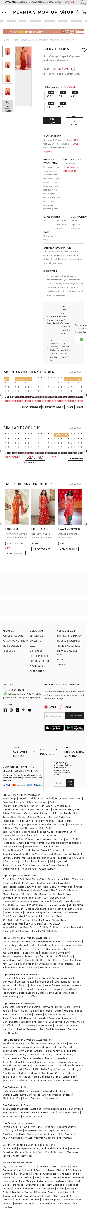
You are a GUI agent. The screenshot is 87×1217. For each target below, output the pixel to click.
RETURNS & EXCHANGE (69, 640)
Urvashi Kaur (29, 868)
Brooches (13, 1032)
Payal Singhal (29, 835)
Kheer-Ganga (41, 890)
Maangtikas (24, 1047)
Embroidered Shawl (49, 1080)
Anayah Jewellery (13, 956)
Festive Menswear (27, 1029)
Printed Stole (70, 1080)
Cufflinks (10, 1025)
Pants (75, 1006)
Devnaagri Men (11, 897)
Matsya (26, 857)
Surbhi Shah (31, 846)
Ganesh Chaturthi (25, 1152)
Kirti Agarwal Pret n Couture (39, 1137)
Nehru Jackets (60, 1108)
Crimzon (54, 967)
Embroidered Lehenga (54, 1090)
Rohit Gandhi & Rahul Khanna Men (46, 919)
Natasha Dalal (27, 798)
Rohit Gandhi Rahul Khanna (18, 839)
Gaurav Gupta (47, 835)
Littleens (51, 1134)
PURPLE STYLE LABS (13, 635)
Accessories (40, 1021)
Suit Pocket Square (50, 1010)
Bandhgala (68, 1018)
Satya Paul (61, 798)
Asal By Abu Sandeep (35, 802)
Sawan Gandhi (11, 857)
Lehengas (8, 977)
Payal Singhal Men (13, 916)
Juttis (36, 1069)
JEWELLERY (37, 2)
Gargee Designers (36, 908)
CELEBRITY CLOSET (39, 656)
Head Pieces (64, 1047)
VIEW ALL (75, 371)
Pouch (6, 1073)
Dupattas (69, 989)
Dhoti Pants (36, 985)
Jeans (70, 1014)
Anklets (38, 1050)
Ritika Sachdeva (28, 967)
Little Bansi (36, 1126)
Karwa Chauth (11, 1155)
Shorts (6, 1014)
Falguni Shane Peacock (16, 805)
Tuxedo (42, 1018)
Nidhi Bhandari (11, 960)
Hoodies (68, 1010)
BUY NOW (52, 120)
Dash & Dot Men (21, 879)
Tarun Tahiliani (11, 835)
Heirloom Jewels (54, 1050)
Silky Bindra (56, 49)
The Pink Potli (26, 945)
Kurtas (58, 1006)
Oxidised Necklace (66, 1065)
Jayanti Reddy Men (72, 927)
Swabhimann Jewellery (55, 948)
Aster (8, 948)
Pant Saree (69, 992)
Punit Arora (32, 916)
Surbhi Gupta (76, 857)
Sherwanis (9, 981)
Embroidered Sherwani (16, 1112)
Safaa (25, 861)
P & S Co (22, 1126)
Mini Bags (24, 1076)
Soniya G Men (34, 923)
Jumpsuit (26, 1021)
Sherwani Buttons (55, 1014)
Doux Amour (47, 956)
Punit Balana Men (32, 897)
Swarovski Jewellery (40, 1054)
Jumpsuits (42, 989)
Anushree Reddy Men (67, 901)
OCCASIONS (36, 666)
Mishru (53, 817)
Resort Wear (74, 985)
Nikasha (59, 839)
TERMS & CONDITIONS (68, 646)
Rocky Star (37, 805)
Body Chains (10, 1050)
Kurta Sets (34, 977)
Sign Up (70, 783)
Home (6, 39)
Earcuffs (49, 1047)
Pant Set (45, 1029)
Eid (44, 1148)
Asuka (79, 886)
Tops (56, 981)
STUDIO (70, 2)
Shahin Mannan (11, 868)
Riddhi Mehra (75, 824)
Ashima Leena (44, 839)
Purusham (74, 890)
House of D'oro (30, 952)
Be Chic (40, 960)
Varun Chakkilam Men (17, 931)
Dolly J (53, 802)
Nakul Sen (64, 817)
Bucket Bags (10, 1076)
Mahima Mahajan (37, 817)
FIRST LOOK (9, 651)
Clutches (61, 1069)
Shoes (8, 1069)
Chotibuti (49, 1126)
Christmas (58, 1152)
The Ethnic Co (59, 890)
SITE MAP (62, 664)
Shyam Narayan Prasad (16, 850)
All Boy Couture (11, 1137)
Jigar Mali (61, 861)
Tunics (75, 981)
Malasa (62, 857)
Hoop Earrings (22, 1065)
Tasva (6, 879)
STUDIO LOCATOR (12, 646)
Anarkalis (21, 977)
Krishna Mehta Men (60, 894)
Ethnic (20, 1025)
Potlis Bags (47, 1069)
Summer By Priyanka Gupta (18, 809)
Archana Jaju (12, 861)
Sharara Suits (10, 1094)
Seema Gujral (46, 831)
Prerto (43, 967)
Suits (67, 1006)
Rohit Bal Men (51, 886)
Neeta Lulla (9, 842)
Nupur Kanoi (9, 820)
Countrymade (55, 879)
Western (31, 1025)
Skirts (20, 989)
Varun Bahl (72, 839)
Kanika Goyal (40, 850)
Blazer (44, 1112)
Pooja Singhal (45, 798)
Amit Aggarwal (26, 842)
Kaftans (65, 981)
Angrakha (54, 1018)
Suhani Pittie (10, 967)
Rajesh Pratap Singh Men (43, 883)
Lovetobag (31, 956)
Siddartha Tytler (65, 831)
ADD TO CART (74, 120)
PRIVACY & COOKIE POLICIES (67, 652)
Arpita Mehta (72, 854)
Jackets (29, 989)
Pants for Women (55, 985)
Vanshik (64, 883)
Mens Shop (9, 1029)
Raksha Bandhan (58, 1148)
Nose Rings (9, 1047)
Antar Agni (75, 798)
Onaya (28, 813)
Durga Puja (44, 1152)
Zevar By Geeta (31, 948)
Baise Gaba (43, 809)
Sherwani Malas (75, 1021)
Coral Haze (53, 960)
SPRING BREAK (52, 923)
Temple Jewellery (33, 1058)
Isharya (26, 941)
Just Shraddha (11, 952)
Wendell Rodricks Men (15, 927)
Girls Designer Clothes (15, 1090)
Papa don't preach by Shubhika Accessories (38, 963)
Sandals (18, 1069)
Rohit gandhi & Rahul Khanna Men (22, 886)
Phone (67, 706)
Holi (14, 1148)
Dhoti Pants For (11, 1098)
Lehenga (35, 1090)
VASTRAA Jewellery (72, 945)
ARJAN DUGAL (76, 905)
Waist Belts (18, 1073)
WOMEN (10, 2)
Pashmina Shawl (26, 1080)
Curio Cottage (11, 941)
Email (52, 706)
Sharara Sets (44, 981)
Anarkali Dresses (51, 1094)
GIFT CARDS (36, 651)
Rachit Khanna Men (14, 905)
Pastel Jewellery (12, 1058)
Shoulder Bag (52, 1076)
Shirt (53, 1112)
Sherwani (47, 1006)
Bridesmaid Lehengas (15, 985)
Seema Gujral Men (13, 923)
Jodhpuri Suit (28, 1018)
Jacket (35, 1112)
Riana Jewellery (59, 952)
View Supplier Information (71, 169)
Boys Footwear (11, 1116)
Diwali (6, 1148)
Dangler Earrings (56, 1061)
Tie (4, 1032)
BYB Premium (64, 1137)
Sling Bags (47, 1073)
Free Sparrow (10, 1134)
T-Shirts (16, 1014)
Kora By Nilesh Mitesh (44, 931)
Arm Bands (25, 1050)
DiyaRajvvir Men (14, 908)
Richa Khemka (39, 861)
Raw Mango (9, 798)
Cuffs (31, 1043)
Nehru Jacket (23, 1006)
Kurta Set (25, 1094)
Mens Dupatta (11, 1021)
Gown (31, 981)
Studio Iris (29, 865)
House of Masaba (53, 854)
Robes (78, 1010)
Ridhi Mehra (59, 809)
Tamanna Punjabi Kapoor (52, 865)
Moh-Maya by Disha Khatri (47, 941)
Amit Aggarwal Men (55, 897)
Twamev (26, 890)
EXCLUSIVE (35, 640)
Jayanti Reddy (62, 813)
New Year (26, 1155)
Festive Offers (29, 996)
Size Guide (70, 87)
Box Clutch (9, 1080)
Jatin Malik (46, 901)
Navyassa (30, 1130)
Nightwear (9, 992)
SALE (32, 646)
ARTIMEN (32, 905)
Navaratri (75, 1148)
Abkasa (43, 905)
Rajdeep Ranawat (29, 824)
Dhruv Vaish (38, 879)
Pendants (71, 1050)
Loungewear (56, 1021)
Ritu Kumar (31, 828)
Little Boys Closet (12, 1130)
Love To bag (10, 945)
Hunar (16, 948)
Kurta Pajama (10, 1018)
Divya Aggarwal (50, 846)
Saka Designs (66, 1134)
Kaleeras (38, 1047)
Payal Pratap (64, 820)
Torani (36, 857)
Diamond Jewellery (56, 1058)
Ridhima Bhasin (14, 828)
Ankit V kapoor (74, 879)
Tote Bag (38, 1076)
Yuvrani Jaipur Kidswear (52, 1130)
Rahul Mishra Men (51, 916)
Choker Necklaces (43, 1065)
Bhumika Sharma (71, 842)
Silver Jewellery (11, 1061)
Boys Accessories (32, 1116)
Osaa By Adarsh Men (58, 805)
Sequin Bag (69, 1076)
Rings (52, 1043)
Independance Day (29, 1148)
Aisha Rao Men (57, 905)
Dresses (21, 981)
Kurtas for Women (62, 977)
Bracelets (41, 1043)
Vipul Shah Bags (71, 960)
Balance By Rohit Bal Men (44, 927)
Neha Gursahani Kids (32, 1134)
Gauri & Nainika (43, 813)
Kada (80, 1065)
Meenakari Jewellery (14, 1054)
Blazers (27, 1014)
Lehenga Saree (36, 992)
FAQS (60, 659)
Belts (27, 1069)
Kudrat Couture (14, 912)
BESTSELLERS (36, 635)
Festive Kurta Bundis (66, 1025)
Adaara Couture (12, 865)
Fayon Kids (9, 1126)
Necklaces (8, 1043)
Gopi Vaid (35, 854)
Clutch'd (41, 945)
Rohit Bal (44, 828)
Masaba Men (59, 912)
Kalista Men (54, 908)
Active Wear (59, 1029)
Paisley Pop (71, 963)
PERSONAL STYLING (40, 661)
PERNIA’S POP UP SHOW (15, 640)
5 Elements (28, 960)
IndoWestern (45, 1025)
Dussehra (8, 1152)
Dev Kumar (40, 894)
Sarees (46, 977)
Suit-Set (37, 1014)
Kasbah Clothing (73, 908)
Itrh (52, 861)
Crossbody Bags (64, 1073)
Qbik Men (32, 901)
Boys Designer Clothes (15, 1108)
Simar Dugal (49, 857)
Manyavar (74, 809)
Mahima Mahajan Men (37, 912)
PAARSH (73, 912)
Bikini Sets (8, 989)
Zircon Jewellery (63, 1054)
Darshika (27, 894)
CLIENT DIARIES (38, 671)
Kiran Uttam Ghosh (14, 817)
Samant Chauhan (13, 846)
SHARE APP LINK (75, 715)
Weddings (72, 1152)
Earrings (21, 1043)
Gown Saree (54, 992)
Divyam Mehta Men (16, 883)
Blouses (21, 992)
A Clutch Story (64, 956)
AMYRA (7, 963)
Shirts (37, 1006)
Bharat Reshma (11, 894)
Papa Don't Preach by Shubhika (37, 820)
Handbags (74, 1069)
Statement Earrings (34, 1061)
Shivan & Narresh (12, 813)
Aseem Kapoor (47, 868)
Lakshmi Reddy (66, 1126)
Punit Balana (10, 824)
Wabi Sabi (67, 886)
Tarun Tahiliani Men (14, 901)
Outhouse (53, 945)
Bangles (62, 1043)
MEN (22, 2)
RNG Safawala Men (13, 919)
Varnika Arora (73, 941)
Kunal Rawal (12, 890)
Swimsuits (56, 989)
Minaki (44, 952)
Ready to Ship (11, 996)
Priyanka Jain (57, 850)
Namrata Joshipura (48, 842)
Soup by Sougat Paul (15, 854)
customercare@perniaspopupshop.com (25, 697)
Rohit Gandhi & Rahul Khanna (19, 831)
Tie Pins (33, 1010)
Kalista (77, 813)
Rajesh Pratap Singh (53, 824)
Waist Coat (20, 1010)
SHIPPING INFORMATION (69, 635)
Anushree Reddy (12, 802)
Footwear (73, 1029)
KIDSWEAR (55, 2)
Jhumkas (73, 1061)
